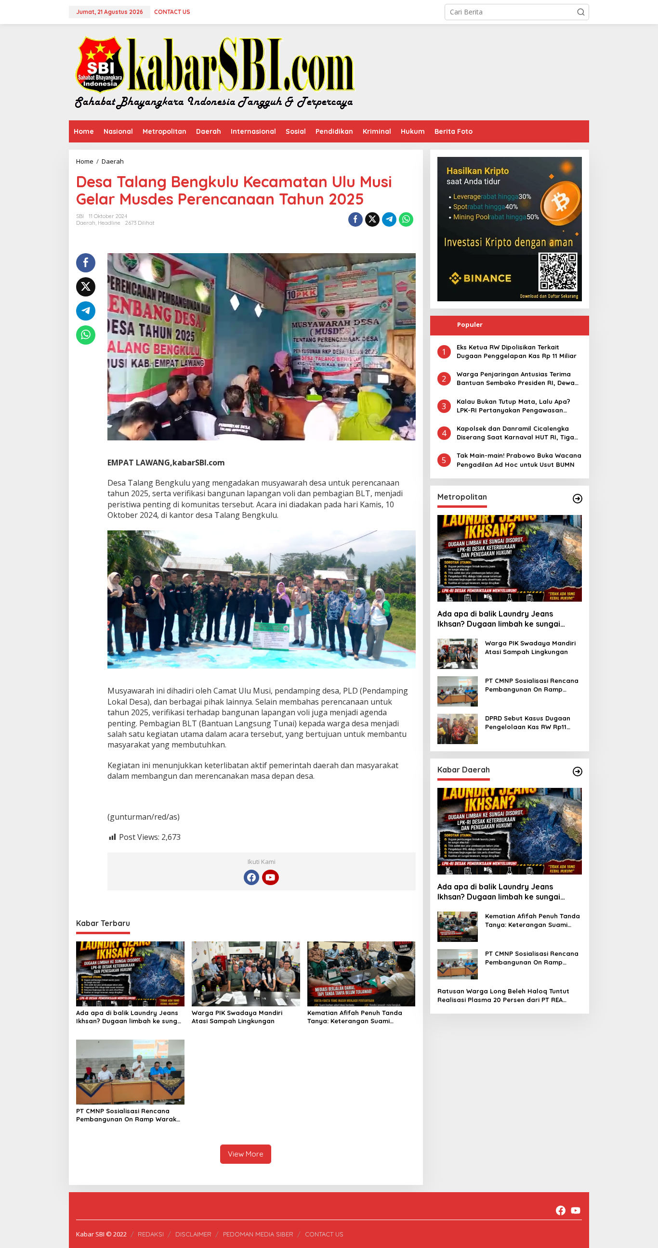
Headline (109, 222)
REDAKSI (151, 1234)
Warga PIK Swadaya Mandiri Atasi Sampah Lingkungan (237, 1017)
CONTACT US (324, 1234)
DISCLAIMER (193, 1234)
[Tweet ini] (372, 219)
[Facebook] (251, 877)
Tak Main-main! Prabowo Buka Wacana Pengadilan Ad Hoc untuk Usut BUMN (519, 460)
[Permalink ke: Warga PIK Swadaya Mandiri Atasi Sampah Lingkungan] (246, 973)
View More (245, 1153)
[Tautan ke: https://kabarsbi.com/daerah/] (577, 771)
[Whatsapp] (406, 219)
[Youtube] (270, 877)
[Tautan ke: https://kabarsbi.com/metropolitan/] (577, 498)
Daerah (85, 222)
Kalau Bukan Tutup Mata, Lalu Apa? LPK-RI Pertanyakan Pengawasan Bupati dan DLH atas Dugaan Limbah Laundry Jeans (516, 406)
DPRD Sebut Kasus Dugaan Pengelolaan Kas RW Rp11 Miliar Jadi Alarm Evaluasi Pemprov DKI (527, 722)
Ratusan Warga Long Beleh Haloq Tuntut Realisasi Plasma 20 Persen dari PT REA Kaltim (503, 995)
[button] (581, 12)
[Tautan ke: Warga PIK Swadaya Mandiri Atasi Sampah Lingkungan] (457, 652)
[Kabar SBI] (214, 71)
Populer (470, 324)
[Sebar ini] (355, 219)
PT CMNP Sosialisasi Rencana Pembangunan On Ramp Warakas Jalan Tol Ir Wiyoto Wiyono (130, 1115)
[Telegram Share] (389, 219)
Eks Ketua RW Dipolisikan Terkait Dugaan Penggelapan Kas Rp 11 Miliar (517, 351)
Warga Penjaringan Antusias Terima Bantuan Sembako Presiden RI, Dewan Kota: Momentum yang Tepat (518, 378)
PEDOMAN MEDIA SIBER (258, 1234)
